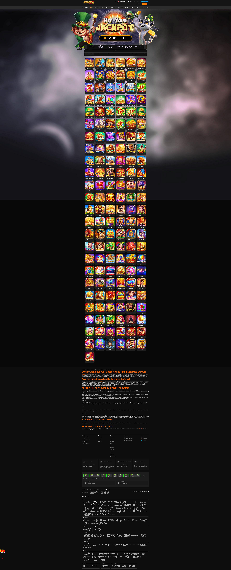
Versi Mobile (137, 1)
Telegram (144, 440)
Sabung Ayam (144, 7)
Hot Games (86, 7)
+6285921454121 (129, 438)
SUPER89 (83, 374)
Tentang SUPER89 (85, 438)
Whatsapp (145, 438)
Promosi (99, 438)
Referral (99, 441)
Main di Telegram (145, 1)
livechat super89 (140, 428)
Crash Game (120, 7)
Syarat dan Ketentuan (86, 443)
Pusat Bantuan (84, 441)
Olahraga (113, 7)
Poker (131, 7)
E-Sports (137, 7)
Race (102, 7)
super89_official (129, 440)
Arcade (126, 7)
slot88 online (102, 381)
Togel (107, 7)
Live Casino (97, 7)
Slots (91, 7)
